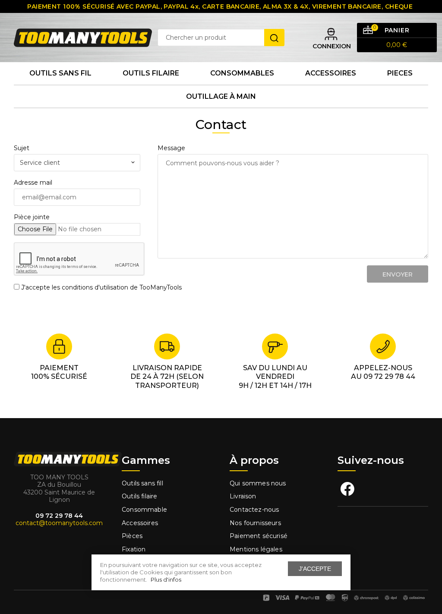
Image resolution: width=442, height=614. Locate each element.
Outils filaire (139, 496)
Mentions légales (257, 549)
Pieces (400, 73)
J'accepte (315, 568)
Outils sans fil (60, 73)
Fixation (133, 549)
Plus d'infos (166, 579)
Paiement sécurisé (258, 536)
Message (171, 148)
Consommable (144, 509)
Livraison (243, 496)
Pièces (132, 536)
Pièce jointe (32, 217)
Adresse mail (33, 182)
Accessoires (330, 73)
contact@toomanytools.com (59, 523)
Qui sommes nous (258, 483)
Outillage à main (221, 96)
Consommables (242, 73)
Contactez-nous (254, 509)
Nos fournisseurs (255, 523)
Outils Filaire (151, 73)
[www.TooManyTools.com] (83, 37)
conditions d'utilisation (95, 287)
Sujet (21, 148)
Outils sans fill (142, 483)
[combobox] (77, 162)
